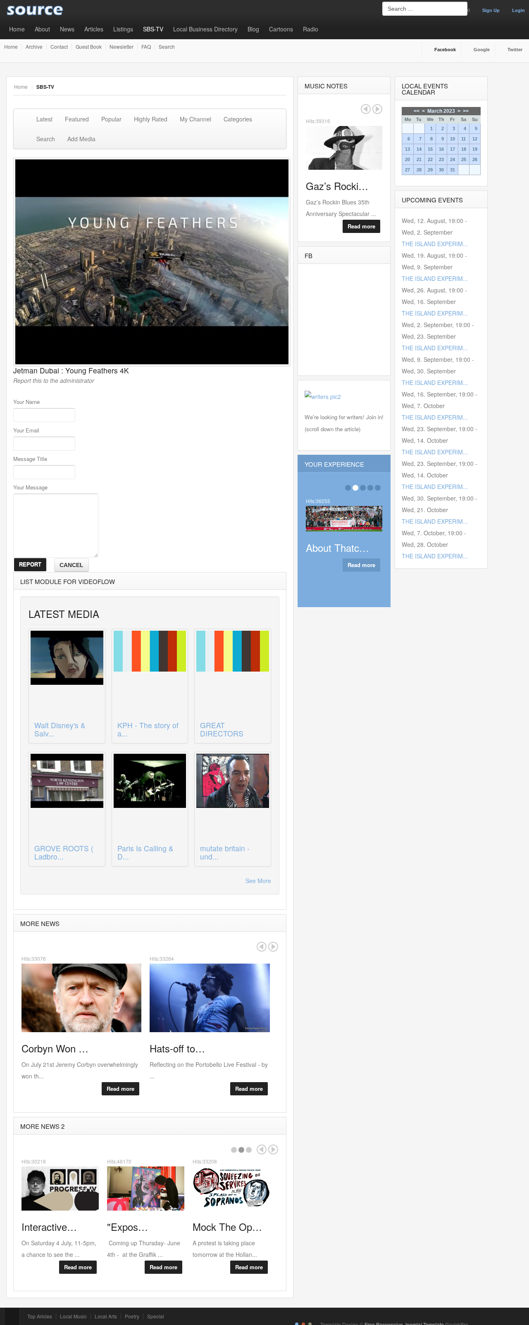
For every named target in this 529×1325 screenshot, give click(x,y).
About (42, 29)
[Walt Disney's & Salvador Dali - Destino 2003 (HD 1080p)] (67, 674)
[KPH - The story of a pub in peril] (150, 674)
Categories (238, 119)
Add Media (81, 139)
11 (463, 138)
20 (407, 159)
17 (452, 149)
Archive (34, 47)
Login (518, 10)
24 (452, 159)
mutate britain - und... (225, 852)
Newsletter (121, 47)
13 (407, 149)
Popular (111, 119)
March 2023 (441, 111)
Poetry (132, 1316)
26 (474, 159)
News (67, 29)
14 (419, 149)
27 (407, 169)
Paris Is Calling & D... (145, 852)
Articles (93, 29)
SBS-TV (153, 29)
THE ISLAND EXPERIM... (435, 244)
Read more (120, 1088)
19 (474, 149)
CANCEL (71, 565)
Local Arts (106, 1316)
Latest (44, 119)
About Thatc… (337, 547)
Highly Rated (150, 119)
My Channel (195, 119)
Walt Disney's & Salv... (60, 729)
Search (167, 47)
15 (430, 149)
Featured (77, 119)
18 (463, 149)
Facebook (445, 49)
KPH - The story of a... (148, 729)
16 (441, 149)
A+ (263, 86)
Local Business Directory (205, 29)
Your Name (26, 402)
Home (17, 29)
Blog (253, 29)
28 (419, 169)
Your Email (26, 430)
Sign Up (491, 10)
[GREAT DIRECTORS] (232, 674)
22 (430, 159)
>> (466, 111)
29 (430, 169)
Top (12, 1316)
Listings (123, 29)
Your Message (30, 487)
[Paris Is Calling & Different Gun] (150, 797)
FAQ (146, 47)
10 (452, 138)
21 (419, 159)
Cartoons (281, 29)
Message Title (30, 459)
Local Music (73, 1316)
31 (452, 169)
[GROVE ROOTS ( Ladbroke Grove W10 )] (67, 797)
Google (482, 49)
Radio (310, 29)
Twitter (515, 49)
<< (416, 111)
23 (441, 159)
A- (281, 86)
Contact (59, 47)
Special (155, 1316)
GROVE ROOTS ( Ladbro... (63, 852)
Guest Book (89, 47)
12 (474, 138)
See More (258, 880)
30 (441, 169)
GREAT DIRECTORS (221, 729)
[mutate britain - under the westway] (232, 797)
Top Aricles (39, 1316)
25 (463, 159)
